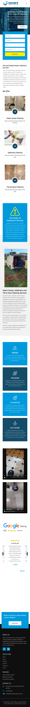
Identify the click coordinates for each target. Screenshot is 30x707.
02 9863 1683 (9, 691)
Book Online (15, 623)
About (4, 659)
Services (5, 661)
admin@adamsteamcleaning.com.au (14, 694)
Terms (4, 668)
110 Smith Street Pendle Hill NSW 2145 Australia (15, 687)
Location (5, 663)
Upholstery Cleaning (7, 677)
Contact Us (5, 666)
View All (22, 571)
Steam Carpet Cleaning (8, 675)
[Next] (28, 553)
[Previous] (3, 553)
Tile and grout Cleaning (8, 679)
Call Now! (22, 27)
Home (4, 657)
